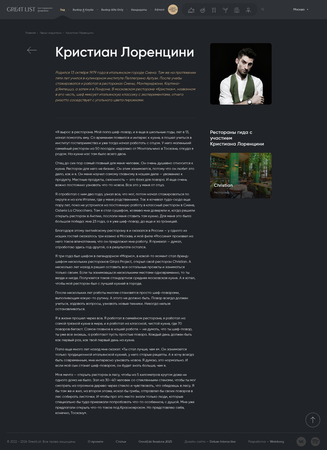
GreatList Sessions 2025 (155, 442)
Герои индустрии (51, 32)
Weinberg (277, 442)
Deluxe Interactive (223, 442)
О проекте (95, 442)
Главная (30, 32)
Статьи (121, 442)
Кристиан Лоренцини (79, 32)
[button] (263, 9)
